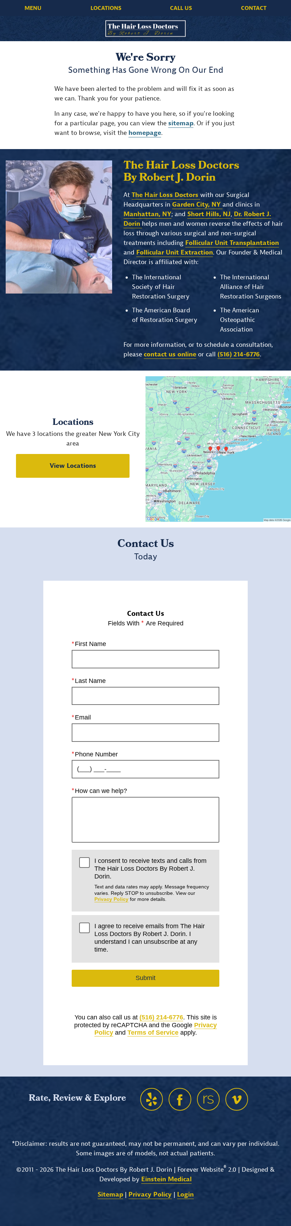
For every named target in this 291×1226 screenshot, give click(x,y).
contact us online (170, 354)
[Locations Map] (218, 449)
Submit (145, 977)
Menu (33, 8)
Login (185, 1195)
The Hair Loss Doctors (166, 195)
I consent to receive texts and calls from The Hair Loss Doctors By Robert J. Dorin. (151, 879)
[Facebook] (180, 1099)
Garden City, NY (197, 205)
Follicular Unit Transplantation (232, 243)
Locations (105, 8)
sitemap (180, 123)
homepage (144, 133)
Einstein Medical (166, 1179)
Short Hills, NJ (209, 214)
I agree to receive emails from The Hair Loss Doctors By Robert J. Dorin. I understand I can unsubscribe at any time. (149, 938)
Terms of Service (153, 1032)
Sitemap (110, 1195)
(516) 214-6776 (161, 1017)
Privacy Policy (111, 899)
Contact (254, 8)
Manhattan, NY (147, 214)
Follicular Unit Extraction (174, 252)
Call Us (181, 8)
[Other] (151, 1099)
